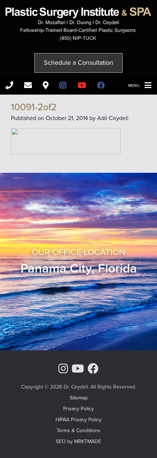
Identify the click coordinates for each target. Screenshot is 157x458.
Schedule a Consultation (78, 62)
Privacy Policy (78, 409)
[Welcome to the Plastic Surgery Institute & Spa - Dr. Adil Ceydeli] (78, 39)
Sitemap (79, 398)
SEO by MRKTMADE (78, 441)
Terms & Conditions (78, 430)
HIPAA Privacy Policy (78, 419)
